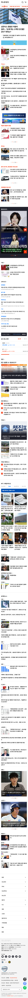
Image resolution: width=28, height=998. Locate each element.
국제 (2, 747)
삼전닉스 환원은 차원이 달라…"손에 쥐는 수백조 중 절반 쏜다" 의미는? (12, 29)
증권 (2, 359)
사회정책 (3, 727)
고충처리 (3, 985)
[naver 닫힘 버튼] (26, 986)
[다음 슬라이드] (16, 141)
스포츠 (3, 800)
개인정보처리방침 (13, 977)
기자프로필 (4, 923)
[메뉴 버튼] (25, 2)
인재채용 (7, 977)
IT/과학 (3, 684)
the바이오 (4, 891)
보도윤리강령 (8, 985)
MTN (2, 843)
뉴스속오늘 (4, 555)
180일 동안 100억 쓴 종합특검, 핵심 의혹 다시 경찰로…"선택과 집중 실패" (7, 508)
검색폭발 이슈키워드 (6, 573)
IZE (2, 861)
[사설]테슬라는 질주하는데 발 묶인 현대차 (18, 50)
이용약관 (16, 980)
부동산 (3, 420)
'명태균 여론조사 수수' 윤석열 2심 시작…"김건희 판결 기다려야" (21, 547)
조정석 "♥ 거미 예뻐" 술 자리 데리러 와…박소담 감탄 (14, 793)
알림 (3, 932)
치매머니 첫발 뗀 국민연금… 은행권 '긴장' (10, 674)
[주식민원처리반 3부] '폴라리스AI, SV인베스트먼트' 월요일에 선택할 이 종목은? (18, 846)
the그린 (4, 895)
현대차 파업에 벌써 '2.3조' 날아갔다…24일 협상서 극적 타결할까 (14, 102)
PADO (3, 833)
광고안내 (3, 982)
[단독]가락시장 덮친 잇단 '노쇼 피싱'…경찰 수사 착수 (13, 722)
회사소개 (3, 977)
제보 (3, 927)
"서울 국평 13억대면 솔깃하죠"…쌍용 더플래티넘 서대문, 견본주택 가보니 (18, 449)
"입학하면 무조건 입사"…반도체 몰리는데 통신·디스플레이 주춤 (13, 92)
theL (3, 886)
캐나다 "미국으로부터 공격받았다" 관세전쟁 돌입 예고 (13, 88)
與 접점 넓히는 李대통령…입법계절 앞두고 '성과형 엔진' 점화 (13, 84)
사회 (2, 707)
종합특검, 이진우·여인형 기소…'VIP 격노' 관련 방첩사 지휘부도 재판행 (7, 528)
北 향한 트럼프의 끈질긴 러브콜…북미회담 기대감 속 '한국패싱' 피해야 (18, 73)
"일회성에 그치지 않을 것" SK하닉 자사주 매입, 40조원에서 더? (14, 36)
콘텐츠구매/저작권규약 (14, 982)
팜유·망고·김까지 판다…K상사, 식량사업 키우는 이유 (13, 614)
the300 (4, 882)
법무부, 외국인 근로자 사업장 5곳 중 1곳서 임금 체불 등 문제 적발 (21, 528)
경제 (2, 642)
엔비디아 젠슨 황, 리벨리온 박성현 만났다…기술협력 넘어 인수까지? (18, 67)
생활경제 (3, 619)
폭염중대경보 (13, 575)
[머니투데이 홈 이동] (6, 941)
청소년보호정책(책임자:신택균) (7, 980)
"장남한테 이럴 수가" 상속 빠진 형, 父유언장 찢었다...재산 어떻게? (21, 508)
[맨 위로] (25, 992)
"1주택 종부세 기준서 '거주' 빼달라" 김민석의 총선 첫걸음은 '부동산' (13, 79)
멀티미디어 (4, 209)
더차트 (3, 582)
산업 (2, 599)
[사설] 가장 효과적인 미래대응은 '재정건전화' (18, 56)
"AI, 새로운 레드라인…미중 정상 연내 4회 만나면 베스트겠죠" (18, 106)
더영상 (3, 564)
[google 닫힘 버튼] (26, 978)
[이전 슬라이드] (11, 141)
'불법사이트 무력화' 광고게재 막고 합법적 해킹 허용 (13, 742)
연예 (2, 769)
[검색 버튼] (22, 2)
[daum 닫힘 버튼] (26, 982)
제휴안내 (7, 982)
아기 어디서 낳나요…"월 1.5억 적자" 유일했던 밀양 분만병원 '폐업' (14, 97)
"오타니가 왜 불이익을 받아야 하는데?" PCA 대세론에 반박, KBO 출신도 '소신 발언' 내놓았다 (13, 824)
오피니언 (3, 281)
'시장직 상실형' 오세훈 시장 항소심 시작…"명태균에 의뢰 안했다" (7, 547)
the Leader (4, 852)
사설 (2, 262)
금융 (2, 664)
